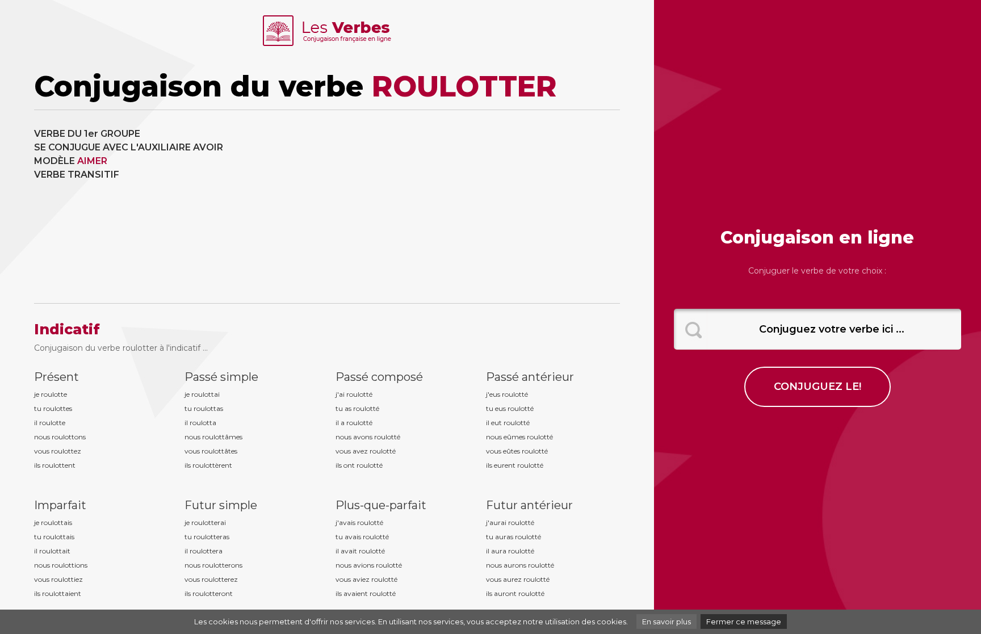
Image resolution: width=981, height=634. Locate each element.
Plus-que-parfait (381, 505)
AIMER (92, 161)
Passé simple (221, 377)
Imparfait (60, 505)
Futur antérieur (529, 505)
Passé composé (379, 377)
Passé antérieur (530, 377)
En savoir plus (666, 621)
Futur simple (221, 505)
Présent (56, 377)
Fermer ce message (743, 621)
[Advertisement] (478, 206)
